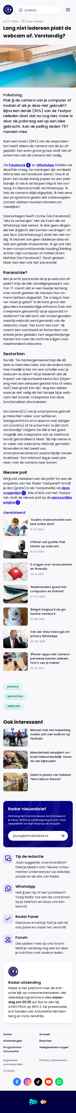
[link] (12, 686)
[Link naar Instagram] (28, 1082)
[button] (68, 10)
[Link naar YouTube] (49, 1082)
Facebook (17, 165)
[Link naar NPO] (43, 1102)
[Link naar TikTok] (38, 1082)
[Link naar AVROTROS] (33, 1102)
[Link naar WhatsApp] (59, 1082)
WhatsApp (45, 165)
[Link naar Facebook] (17, 1082)
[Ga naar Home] (8, 10)
